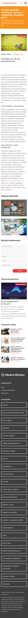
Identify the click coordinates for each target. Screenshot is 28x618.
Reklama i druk (8, 505)
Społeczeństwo (8, 528)
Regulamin (4, 393)
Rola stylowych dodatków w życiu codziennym (13, 213)
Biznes (5, 405)
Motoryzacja (7, 466)
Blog (2, 387)
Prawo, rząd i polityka (10, 489)
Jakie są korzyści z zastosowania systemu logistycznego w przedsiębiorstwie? (17, 349)
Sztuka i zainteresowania (11, 551)
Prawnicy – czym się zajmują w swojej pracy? (18, 358)
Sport (4, 535)
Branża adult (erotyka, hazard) (13, 413)
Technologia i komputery (12, 558)
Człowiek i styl (18, 54)
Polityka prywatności (8, 390)
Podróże (5, 482)
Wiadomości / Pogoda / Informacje (11, 567)
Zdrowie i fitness (8, 576)
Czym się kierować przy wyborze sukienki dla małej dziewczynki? (17, 339)
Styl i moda (7, 543)
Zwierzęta (6, 584)
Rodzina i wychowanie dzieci (13, 520)
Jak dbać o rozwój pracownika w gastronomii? (16, 330)
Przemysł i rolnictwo (10, 497)
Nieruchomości (8, 474)
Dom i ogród (7, 420)
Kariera (5, 459)
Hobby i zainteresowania (11, 443)
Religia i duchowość (10, 512)
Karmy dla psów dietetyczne (15, 180)
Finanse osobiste (9, 436)
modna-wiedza (6, 54)
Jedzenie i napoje (9, 451)
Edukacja (6, 428)
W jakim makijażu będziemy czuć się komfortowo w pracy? (13, 232)
